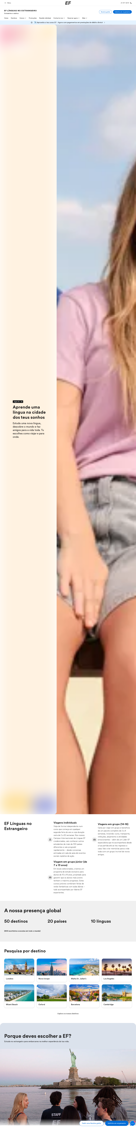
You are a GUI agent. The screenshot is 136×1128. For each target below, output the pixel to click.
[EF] (68, 3)
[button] (8, 3)
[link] (20, 11)
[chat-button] (132, 1123)
